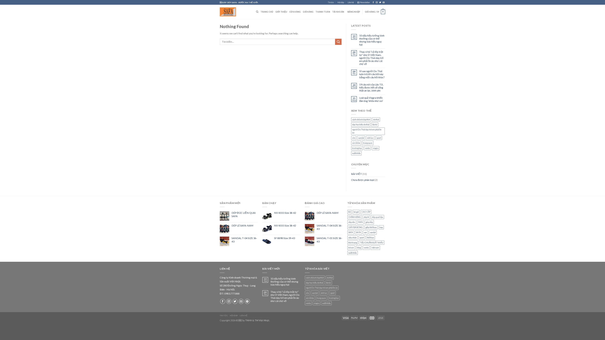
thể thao (370, 237)
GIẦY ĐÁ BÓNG (355, 227)
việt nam (375, 247)
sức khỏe (356, 143)
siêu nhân (352, 237)
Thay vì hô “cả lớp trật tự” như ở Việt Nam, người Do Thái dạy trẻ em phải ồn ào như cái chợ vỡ (371, 57)
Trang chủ (267, 12)
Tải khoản (338, 12)
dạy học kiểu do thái (360, 124)
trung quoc (367, 143)
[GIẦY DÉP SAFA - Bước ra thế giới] (235, 11)
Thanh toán (323, 12)
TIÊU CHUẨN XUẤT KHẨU (371, 242)
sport (379, 138)
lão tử (374, 124)
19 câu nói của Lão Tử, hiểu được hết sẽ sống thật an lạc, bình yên (371, 87)
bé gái (356, 212)
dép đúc (351, 222)
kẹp (381, 227)
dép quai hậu (377, 217)
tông (359, 247)
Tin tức (331, 2)
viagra (375, 148)
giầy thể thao (371, 227)
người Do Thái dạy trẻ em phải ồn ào (366, 131)
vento (367, 148)
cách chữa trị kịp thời (361, 119)
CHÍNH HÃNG (354, 217)
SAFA (350, 232)
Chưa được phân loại (362, 179)
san (365, 232)
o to (353, 138)
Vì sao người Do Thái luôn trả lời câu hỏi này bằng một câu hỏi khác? (372, 74)
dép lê (366, 217)
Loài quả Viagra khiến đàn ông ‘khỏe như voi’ (371, 99)
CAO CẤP (366, 212)
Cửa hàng (295, 12)
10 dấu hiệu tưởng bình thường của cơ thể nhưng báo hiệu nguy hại (371, 40)
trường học (357, 148)
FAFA (360, 222)
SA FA (358, 232)
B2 (349, 212)
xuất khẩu (356, 153)
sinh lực (370, 138)
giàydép (369, 222)
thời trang (352, 242)
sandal (361, 138)
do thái (376, 119)
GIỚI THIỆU (281, 12)
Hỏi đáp (340, 2)
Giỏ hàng (308, 12)
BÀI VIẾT (356, 173)
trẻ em (351, 247)
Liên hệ (351, 2)
